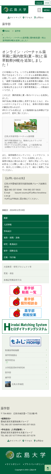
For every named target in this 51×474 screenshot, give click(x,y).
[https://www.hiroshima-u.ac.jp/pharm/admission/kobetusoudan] (25, 301)
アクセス (28, 18)
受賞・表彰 (9, 273)
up (48, 469)
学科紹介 (8, 231)
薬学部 (6, 24)
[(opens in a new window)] (25, 341)
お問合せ (40, 18)
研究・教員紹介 (11, 244)
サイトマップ (15, 18)
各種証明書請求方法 (13, 280)
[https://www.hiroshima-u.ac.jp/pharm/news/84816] (25, 326)
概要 (6, 218)
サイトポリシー (13, 464)
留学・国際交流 (11, 251)
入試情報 (8, 224)
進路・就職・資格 (12, 237)
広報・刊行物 (10, 257)
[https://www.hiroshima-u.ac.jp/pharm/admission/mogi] (25, 313)
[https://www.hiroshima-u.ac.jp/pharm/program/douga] (25, 290)
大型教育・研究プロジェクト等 (17, 267)
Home (7, 31)
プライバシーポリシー (34, 464)
